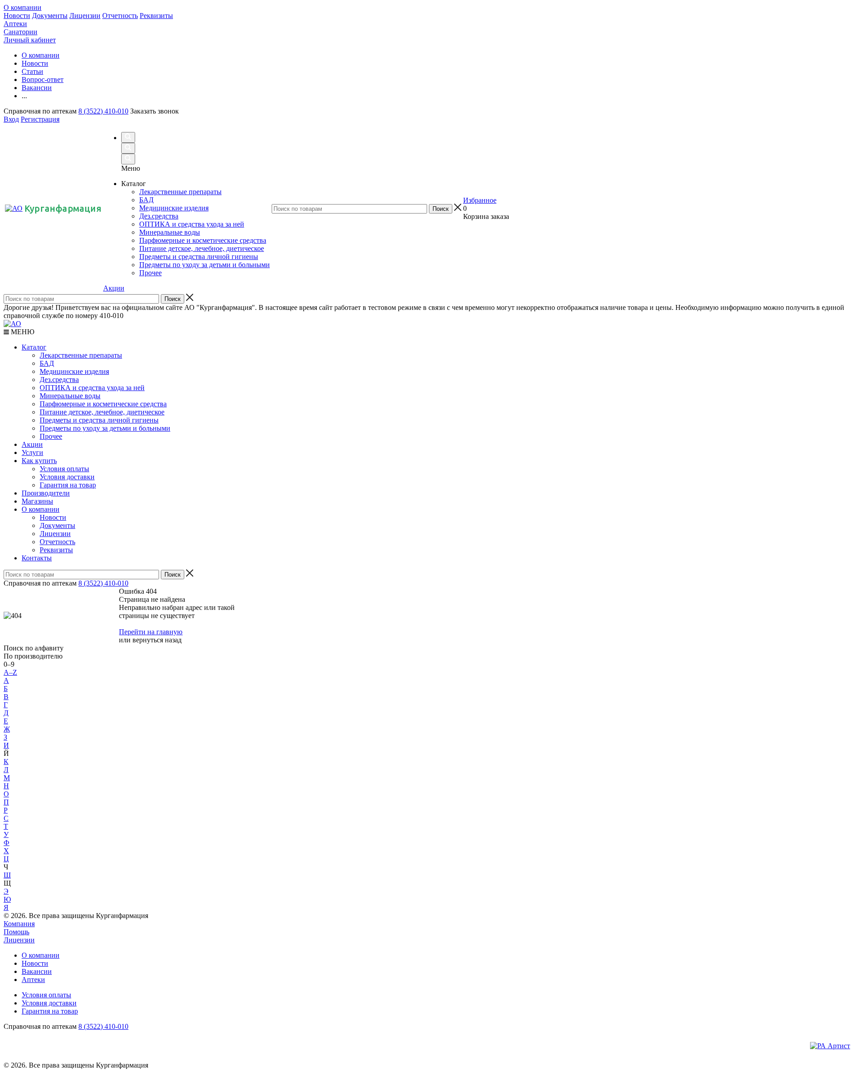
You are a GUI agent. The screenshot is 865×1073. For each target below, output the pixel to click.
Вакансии (37, 971)
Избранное (479, 200)
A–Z (10, 672)
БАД (47, 363)
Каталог (34, 347)
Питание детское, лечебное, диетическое (102, 412)
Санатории (20, 32)
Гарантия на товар (68, 485)
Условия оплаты (64, 469)
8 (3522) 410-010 (103, 111)
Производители (46, 493)
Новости (17, 15)
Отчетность (120, 15)
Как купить (39, 460)
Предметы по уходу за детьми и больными (105, 428)
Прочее (51, 436)
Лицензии (84, 15)
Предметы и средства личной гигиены (99, 420)
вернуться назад (157, 640)
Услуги (32, 452)
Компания (19, 924)
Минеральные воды (70, 396)
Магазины (37, 501)
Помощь (16, 932)
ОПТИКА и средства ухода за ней (92, 387)
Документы (50, 15)
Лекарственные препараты (81, 355)
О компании (22, 7)
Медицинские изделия (74, 371)
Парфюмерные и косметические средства (103, 404)
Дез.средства (59, 379)
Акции (113, 288)
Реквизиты (156, 15)
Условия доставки (67, 477)
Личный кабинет (30, 40)
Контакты (37, 558)
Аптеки (15, 23)
